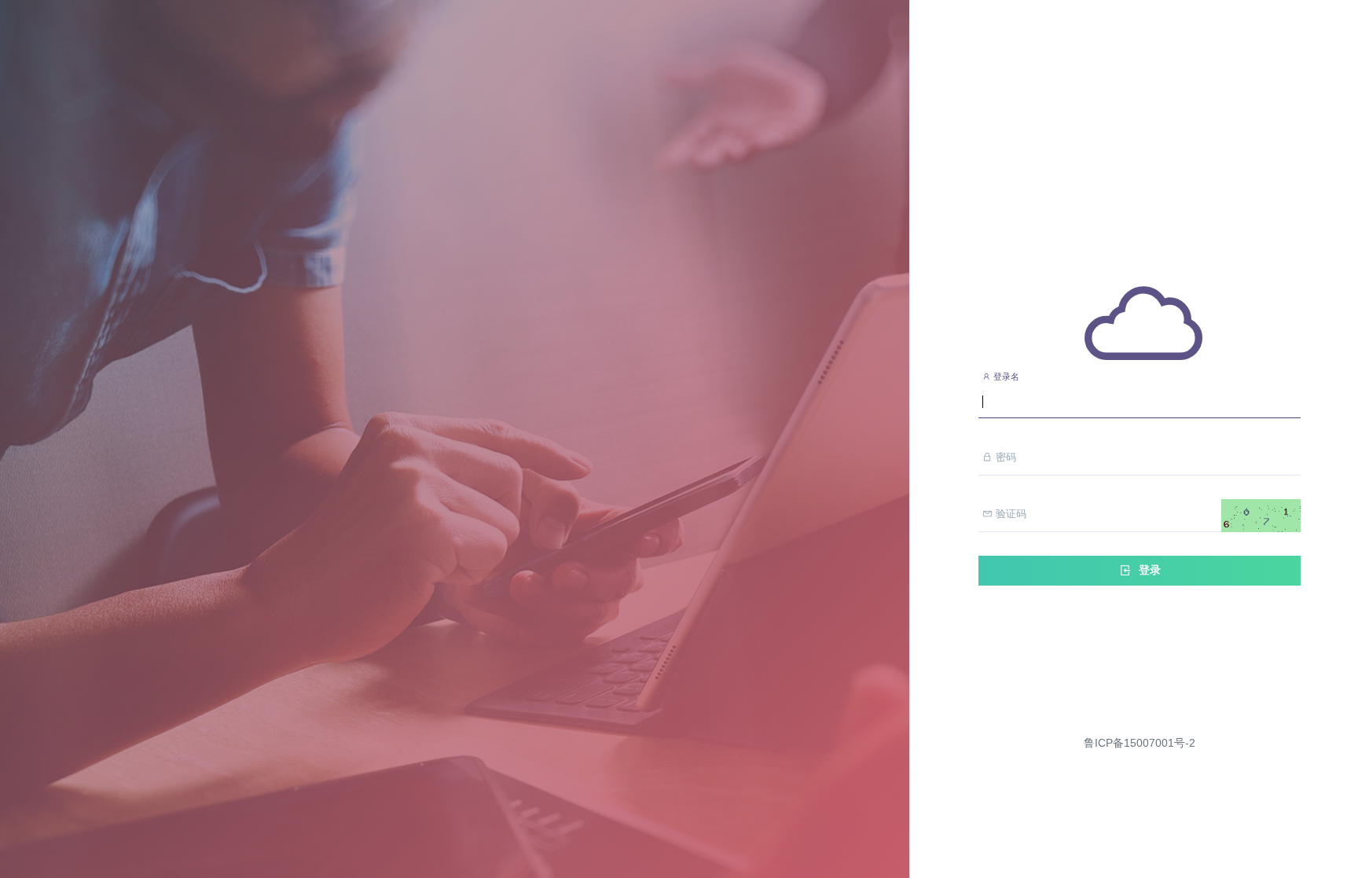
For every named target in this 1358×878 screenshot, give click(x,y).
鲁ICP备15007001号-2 (1139, 743)
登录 (1148, 570)
